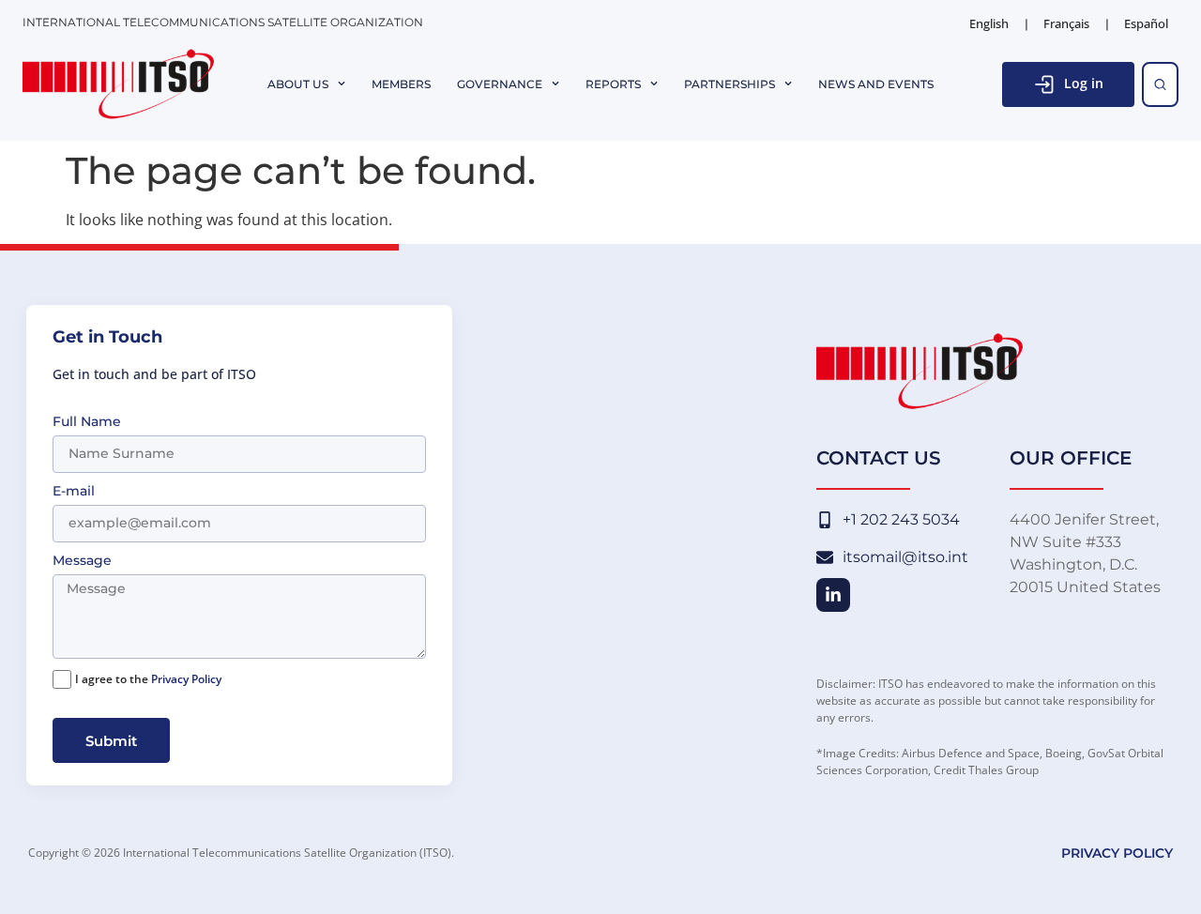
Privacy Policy (186, 679)
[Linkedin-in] (833, 595)
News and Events (876, 84)
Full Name (87, 422)
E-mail (74, 491)
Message (82, 561)
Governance (499, 84)
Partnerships (729, 84)
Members (401, 84)
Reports (613, 84)
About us (297, 84)
